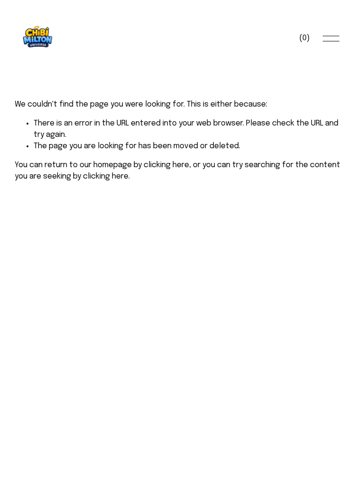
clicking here (166, 165)
